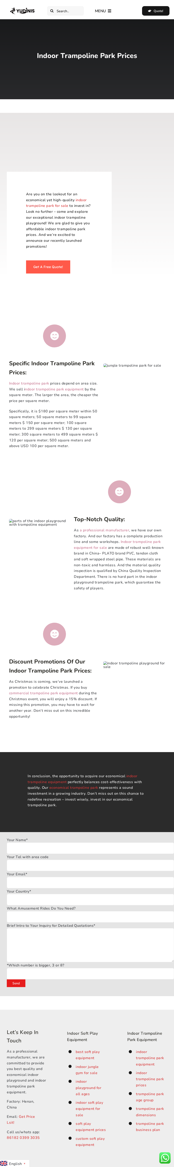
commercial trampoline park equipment (43, 693)
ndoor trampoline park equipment (54, 389)
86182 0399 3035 (23, 1137)
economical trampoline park (73, 787)
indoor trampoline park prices (150, 1078)
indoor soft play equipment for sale (89, 1108)
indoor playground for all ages (88, 1087)
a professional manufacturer (104, 530)
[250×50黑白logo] (23, 9)
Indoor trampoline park (29, 383)
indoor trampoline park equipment (150, 1057)
